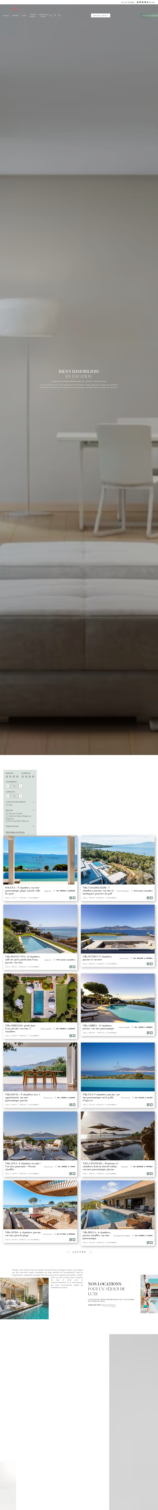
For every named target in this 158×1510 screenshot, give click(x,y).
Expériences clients (44, 15)
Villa (10, 805)
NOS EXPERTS (102, 1305)
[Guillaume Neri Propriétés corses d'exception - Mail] (74, 897)
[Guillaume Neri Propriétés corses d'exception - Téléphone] (70, 897)
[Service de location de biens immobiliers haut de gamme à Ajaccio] (149, 1294)
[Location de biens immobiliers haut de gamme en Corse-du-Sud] (24, 1299)
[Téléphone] (51, 15)
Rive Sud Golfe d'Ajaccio (19, 821)
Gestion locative (32, 15)
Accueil (6, 15)
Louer (24, 15)
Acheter (15, 15)
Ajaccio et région (16, 813)
